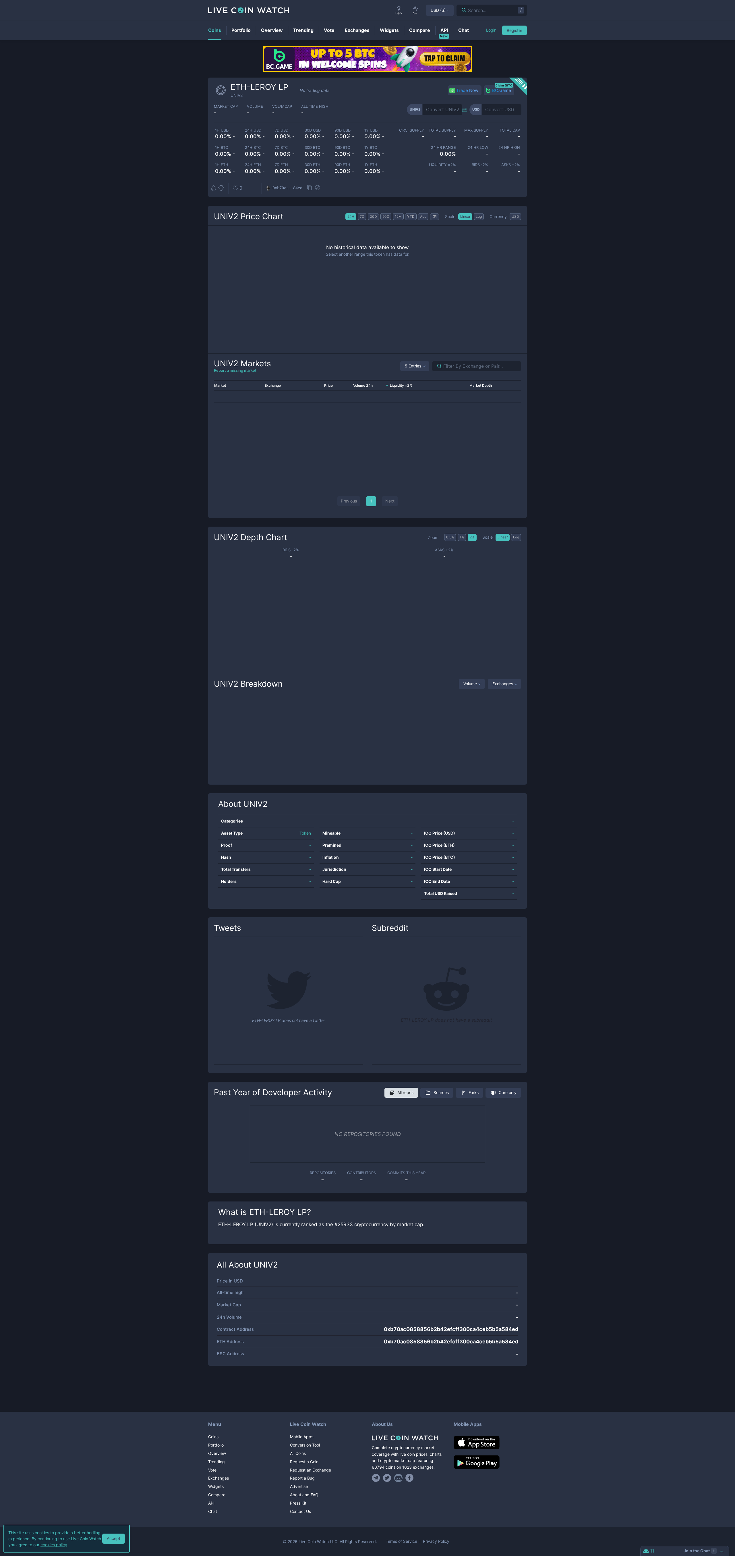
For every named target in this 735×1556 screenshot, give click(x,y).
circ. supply (411, 130)
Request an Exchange (310, 1470)
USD (438, 10)
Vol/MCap (282, 106)
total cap (510, 130)
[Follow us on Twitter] (387, 1478)
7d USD (281, 130)
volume (255, 106)
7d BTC (281, 147)
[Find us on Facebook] (409, 1478)
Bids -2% (480, 165)
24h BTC (253, 147)
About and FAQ (304, 1494)
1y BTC (370, 147)
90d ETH (342, 165)
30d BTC (312, 147)
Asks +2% (510, 165)
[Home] (408, 1438)
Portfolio (216, 1445)
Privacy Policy (436, 1541)
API (211, 1503)
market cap (226, 106)
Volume (470, 683)
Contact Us (300, 1511)
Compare (216, 1494)
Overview (217, 1453)
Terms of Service (401, 1541)
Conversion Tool (305, 1445)
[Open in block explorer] (317, 188)
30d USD (313, 130)
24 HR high (509, 147)
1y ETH (370, 165)
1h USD (222, 130)
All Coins (298, 1453)
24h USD (253, 130)
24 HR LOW (478, 147)
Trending (216, 1461)
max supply (476, 130)
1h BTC (221, 147)
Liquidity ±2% (442, 165)
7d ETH (281, 165)
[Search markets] (437, 366)
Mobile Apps (301, 1436)
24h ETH (253, 165)
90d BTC (342, 147)
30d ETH (312, 165)
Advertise (299, 1486)
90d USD (342, 130)
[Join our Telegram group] (377, 1478)
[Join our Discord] (398, 1478)
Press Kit (298, 1503)
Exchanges (502, 683)
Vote (212, 1470)
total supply (442, 130)
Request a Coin (304, 1461)
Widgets (216, 1486)
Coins (213, 1436)
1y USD (371, 130)
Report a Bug (302, 1478)
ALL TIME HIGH (314, 106)
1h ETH (221, 165)
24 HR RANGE (443, 147)
